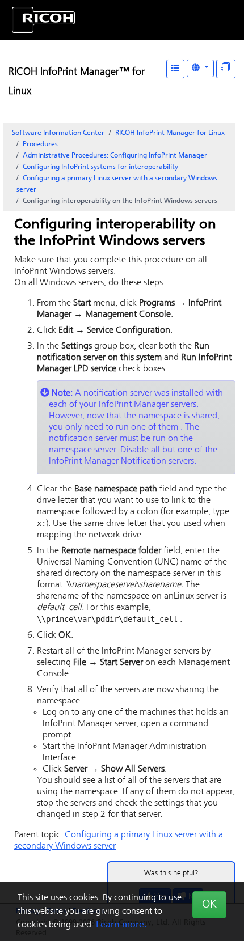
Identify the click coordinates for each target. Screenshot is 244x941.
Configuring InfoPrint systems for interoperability (100, 167)
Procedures (40, 144)
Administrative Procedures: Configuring (115, 155)
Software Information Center (58, 133)
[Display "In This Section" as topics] (225, 69)
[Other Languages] (200, 68)
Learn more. (121, 925)
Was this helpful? (171, 873)
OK (209, 904)
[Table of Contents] (175, 69)
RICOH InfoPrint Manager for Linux (170, 133)
